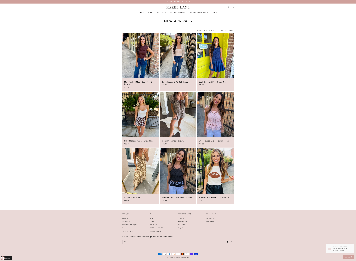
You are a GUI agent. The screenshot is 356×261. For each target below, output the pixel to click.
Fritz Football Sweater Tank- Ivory (214, 198)
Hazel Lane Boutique (175, 257)
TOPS (152, 221)
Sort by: (199, 30)
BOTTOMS (153, 225)
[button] (124, 7)
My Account (182, 225)
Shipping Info (126, 221)
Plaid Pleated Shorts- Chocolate (138, 141)
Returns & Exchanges (129, 225)
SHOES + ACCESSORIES (157, 231)
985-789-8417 (210, 221)
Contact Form (210, 218)
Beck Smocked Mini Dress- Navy (213, 82)
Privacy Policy (126, 228)
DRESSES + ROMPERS (157, 228)
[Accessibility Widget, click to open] (3, 258)
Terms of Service (128, 231)
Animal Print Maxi (132, 198)
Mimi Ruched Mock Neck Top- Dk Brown (138, 83)
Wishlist (181, 218)
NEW (152, 218)
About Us (125, 218)
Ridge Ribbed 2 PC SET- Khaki (175, 82)
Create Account (183, 221)
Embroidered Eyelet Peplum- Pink (214, 141)
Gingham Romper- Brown (173, 141)
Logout (180, 228)
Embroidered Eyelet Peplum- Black (177, 198)
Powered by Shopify (186, 257)
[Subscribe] (154, 242)
